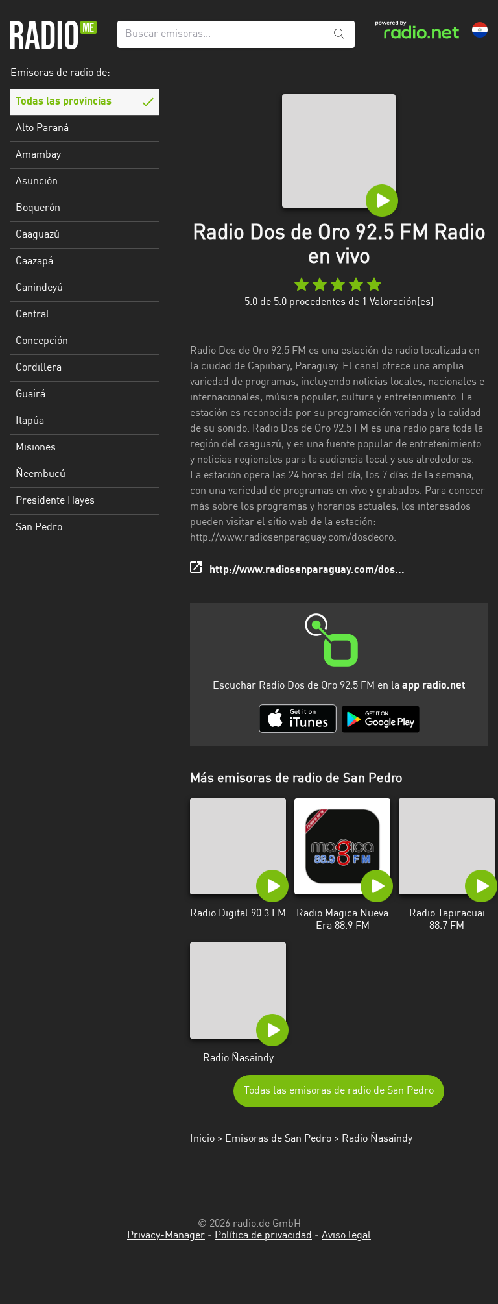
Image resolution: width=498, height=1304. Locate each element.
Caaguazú (38, 235)
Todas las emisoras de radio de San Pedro (339, 1091)
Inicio (202, 1139)
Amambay (38, 155)
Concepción (42, 341)
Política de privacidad (263, 1236)
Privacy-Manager (166, 1236)
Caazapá (34, 261)
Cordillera (39, 368)
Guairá (30, 394)
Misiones (36, 448)
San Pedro (39, 528)
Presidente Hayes (55, 501)
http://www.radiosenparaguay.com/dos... (307, 570)
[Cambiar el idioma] (480, 30)
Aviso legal (346, 1236)
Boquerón (38, 208)
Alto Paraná (42, 128)
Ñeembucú (40, 474)
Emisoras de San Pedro (278, 1139)
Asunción (37, 182)
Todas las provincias (64, 102)
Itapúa (30, 421)
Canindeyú (39, 288)
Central (32, 315)
